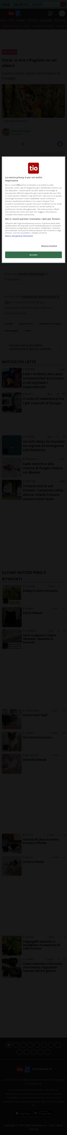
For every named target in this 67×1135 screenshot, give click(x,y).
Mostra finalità (49, 246)
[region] (33, 209)
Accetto (34, 255)
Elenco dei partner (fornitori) (19, 236)
